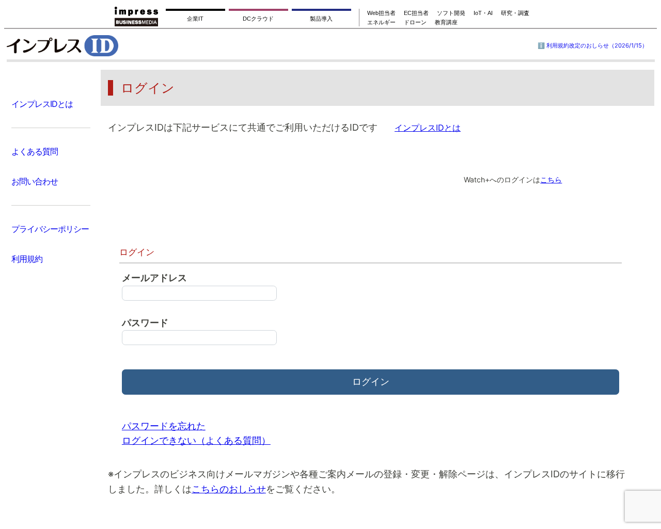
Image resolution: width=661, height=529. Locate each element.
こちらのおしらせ (229, 489)
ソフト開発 (451, 13)
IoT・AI (483, 13)
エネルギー (381, 22)
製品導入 (321, 18)
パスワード (145, 322)
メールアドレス (154, 277)
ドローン (415, 22)
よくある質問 (34, 151)
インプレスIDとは (42, 104)
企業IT (195, 18)
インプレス (88, 45)
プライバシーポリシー (50, 229)
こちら (551, 179)
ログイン (370, 381)
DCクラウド (258, 18)
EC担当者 (416, 13)
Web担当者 (381, 13)
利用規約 (26, 259)
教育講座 (446, 22)
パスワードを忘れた (164, 426)
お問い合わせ (34, 181)
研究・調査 (515, 13)
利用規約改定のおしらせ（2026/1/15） (597, 45)
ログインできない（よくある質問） (196, 440)
